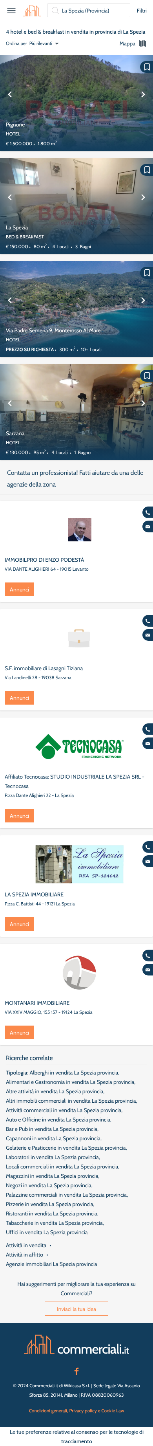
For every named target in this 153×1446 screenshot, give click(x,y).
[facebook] (76, 1370)
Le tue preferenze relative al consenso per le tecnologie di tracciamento (77, 1436)
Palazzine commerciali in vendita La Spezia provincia (66, 1194)
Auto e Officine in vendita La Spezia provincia (58, 1119)
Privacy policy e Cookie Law (96, 1411)
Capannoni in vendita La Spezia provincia (53, 1138)
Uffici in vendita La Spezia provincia (47, 1232)
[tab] (133, 43)
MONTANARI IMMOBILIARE (37, 1002)
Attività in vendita (26, 1245)
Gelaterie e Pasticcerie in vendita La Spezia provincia (66, 1147)
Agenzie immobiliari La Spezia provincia (51, 1264)
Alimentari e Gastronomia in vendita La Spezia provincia (70, 1081)
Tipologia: (17, 1072)
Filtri (142, 10)
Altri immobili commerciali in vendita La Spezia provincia (71, 1100)
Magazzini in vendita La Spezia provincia (52, 1175)
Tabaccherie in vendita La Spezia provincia (54, 1222)
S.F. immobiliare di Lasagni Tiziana (44, 668)
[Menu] (11, 10)
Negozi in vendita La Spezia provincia (48, 1185)
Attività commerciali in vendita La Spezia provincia (63, 1110)
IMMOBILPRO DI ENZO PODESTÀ (44, 559)
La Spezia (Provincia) (85, 10)
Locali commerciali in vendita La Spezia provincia (62, 1166)
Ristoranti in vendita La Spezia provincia (51, 1213)
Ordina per (16, 43)
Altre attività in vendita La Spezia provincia (54, 1091)
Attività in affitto (24, 1254)
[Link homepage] (76, 1344)
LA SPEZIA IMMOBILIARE (34, 894)
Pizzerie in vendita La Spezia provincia (49, 1204)
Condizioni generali (48, 1411)
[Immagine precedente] (10, 103)
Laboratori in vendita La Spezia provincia (52, 1157)
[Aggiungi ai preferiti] (146, 67)
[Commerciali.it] (32, 10)
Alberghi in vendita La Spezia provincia (74, 1072)
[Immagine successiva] (143, 103)
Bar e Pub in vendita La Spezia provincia (51, 1128)
